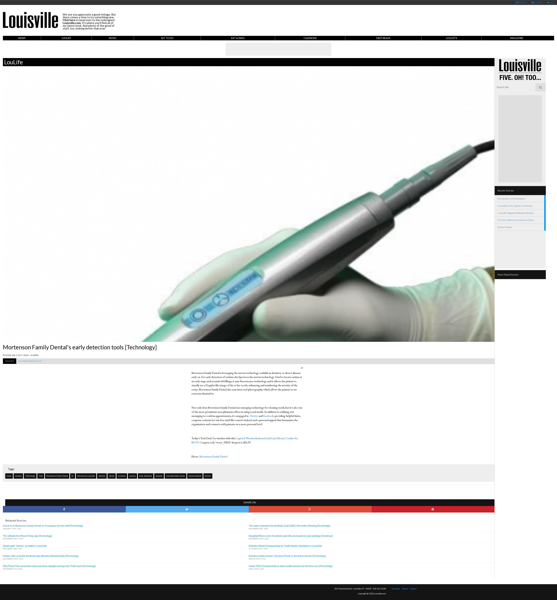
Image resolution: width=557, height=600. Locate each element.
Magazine (516, 38)
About (404, 589)
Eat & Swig (238, 38)
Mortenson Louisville (86, 476)
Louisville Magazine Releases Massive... (516, 212)
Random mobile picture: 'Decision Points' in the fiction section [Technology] (287, 556)
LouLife (66, 38)
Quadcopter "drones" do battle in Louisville (25, 546)
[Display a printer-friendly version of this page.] (302, 367)
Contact (413, 589)
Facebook (268, 416)
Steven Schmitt (195, 476)
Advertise (396, 589)
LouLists (451, 38)
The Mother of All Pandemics (512, 198)
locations (122, 476)
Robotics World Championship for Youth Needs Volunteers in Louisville (285, 546)
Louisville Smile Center (175, 476)
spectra (132, 476)
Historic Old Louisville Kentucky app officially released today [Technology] (40, 556)
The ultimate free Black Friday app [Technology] (27, 536)
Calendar (310, 38)
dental (111, 476)
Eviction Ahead (505, 227)
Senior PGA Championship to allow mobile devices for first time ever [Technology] (290, 566)
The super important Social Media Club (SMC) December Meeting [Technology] (289, 526)
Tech (41, 476)
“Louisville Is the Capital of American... (516, 205)
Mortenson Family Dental (57, 476)
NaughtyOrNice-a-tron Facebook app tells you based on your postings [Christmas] (291, 536)
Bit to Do (167, 38)
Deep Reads (383, 38)
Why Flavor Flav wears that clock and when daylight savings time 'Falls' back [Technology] (49, 566)
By (30, 361)
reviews (18, 476)
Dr (73, 476)
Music (113, 38)
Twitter (254, 416)
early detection (145, 476)
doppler (159, 476)
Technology (30, 476)
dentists (101, 476)
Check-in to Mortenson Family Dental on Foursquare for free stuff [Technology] (43, 526)
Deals (9, 476)
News (21, 38)
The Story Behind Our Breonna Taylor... (517, 220)
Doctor (208, 476)
